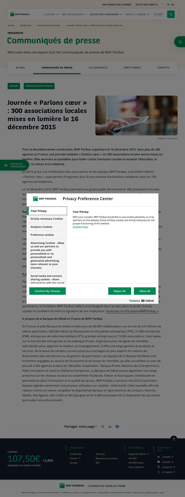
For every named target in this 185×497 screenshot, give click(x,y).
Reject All (119, 291)
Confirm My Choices (47, 291)
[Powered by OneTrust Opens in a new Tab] (143, 301)
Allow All (144, 291)
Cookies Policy (80, 226)
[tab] (47, 211)
